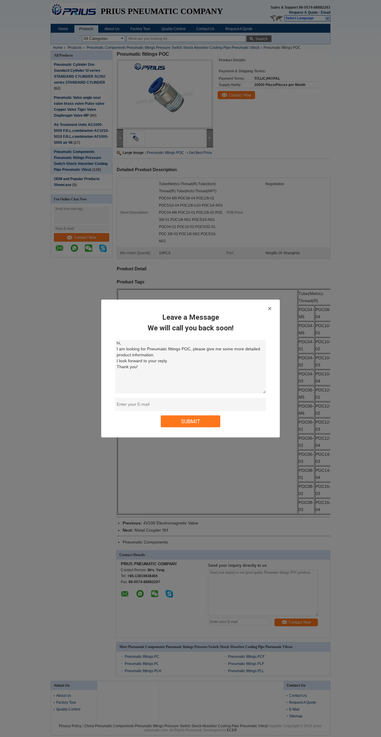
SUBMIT (190, 421)
